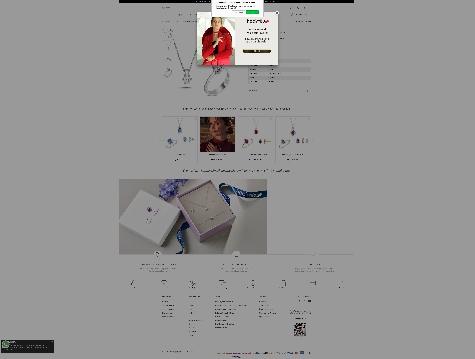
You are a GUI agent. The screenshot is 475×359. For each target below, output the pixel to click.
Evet (252, 12)
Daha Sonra (238, 12)
